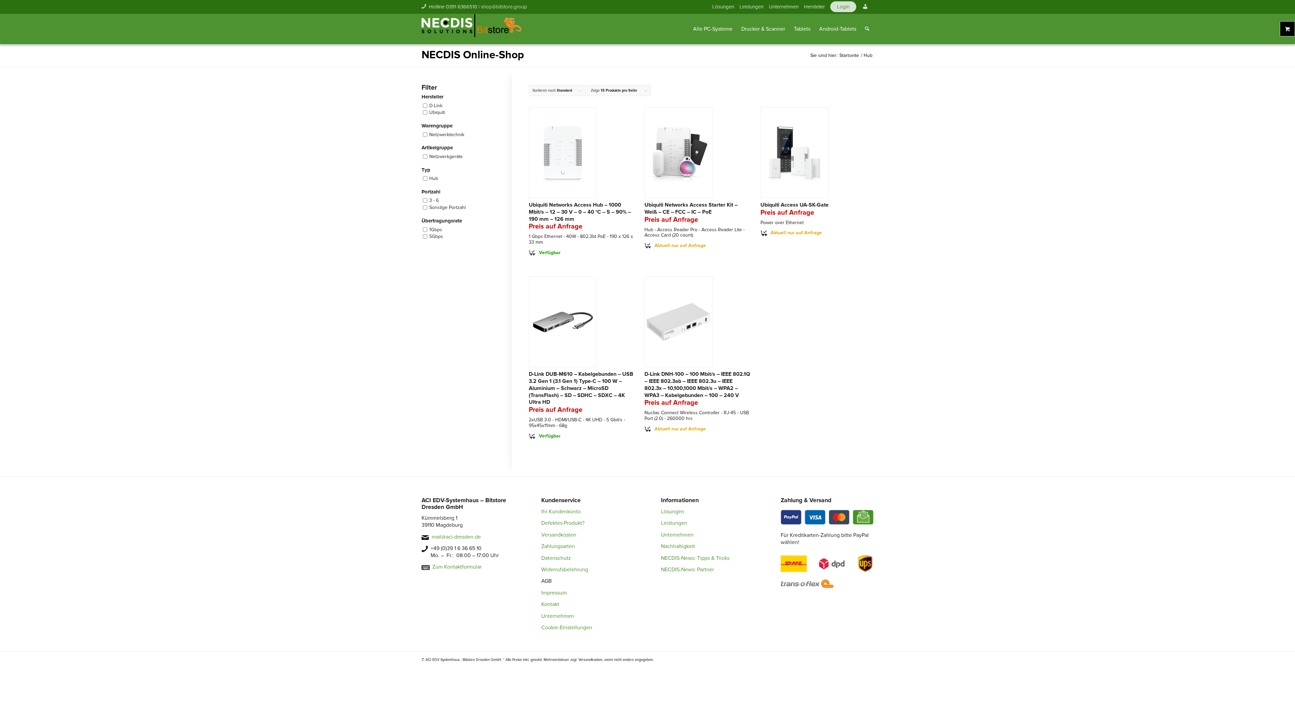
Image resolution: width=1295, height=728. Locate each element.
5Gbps (436, 236)
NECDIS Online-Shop (473, 55)
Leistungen (752, 7)
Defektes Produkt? (562, 523)
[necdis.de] (472, 29)
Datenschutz (556, 558)
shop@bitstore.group (504, 7)
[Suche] (867, 29)
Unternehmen (784, 7)
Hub (433, 178)
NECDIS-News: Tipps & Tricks (695, 558)
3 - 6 (434, 200)
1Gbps (435, 230)
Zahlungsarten (558, 546)
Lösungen (723, 7)
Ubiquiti (437, 112)
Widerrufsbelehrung (564, 569)
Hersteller (814, 7)
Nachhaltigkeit (678, 546)
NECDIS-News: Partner (687, 569)
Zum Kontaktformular (457, 567)
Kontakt (550, 604)
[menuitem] (723, 6)
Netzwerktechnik (446, 135)
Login (843, 7)
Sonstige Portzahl (447, 207)
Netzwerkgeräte (446, 156)
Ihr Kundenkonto (561, 511)
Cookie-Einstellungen (566, 627)
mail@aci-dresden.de (456, 537)
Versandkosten (558, 535)
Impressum (554, 592)
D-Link (435, 106)
